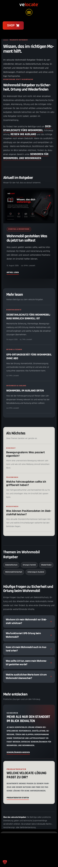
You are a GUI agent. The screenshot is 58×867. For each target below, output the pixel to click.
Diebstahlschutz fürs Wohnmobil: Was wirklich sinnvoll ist (28, 316)
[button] (29, 12)
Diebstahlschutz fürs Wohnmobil (27, 128)
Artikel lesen (13, 272)
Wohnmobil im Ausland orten (25, 391)
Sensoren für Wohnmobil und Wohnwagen (25, 156)
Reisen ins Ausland (23, 134)
